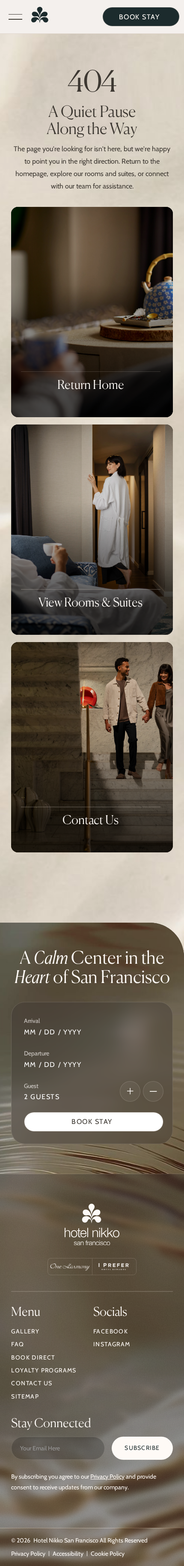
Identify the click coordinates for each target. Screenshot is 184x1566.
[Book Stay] (93, 1121)
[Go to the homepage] (92, 1226)
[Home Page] (39, 17)
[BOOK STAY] (141, 16)
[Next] (130, 1091)
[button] (15, 17)
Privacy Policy (107, 1476)
